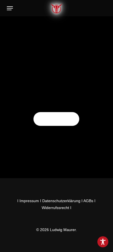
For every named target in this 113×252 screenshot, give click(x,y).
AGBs (88, 201)
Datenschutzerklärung (61, 201)
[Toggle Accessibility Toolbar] (103, 242)
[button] (10, 8)
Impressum (29, 201)
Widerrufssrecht (55, 207)
